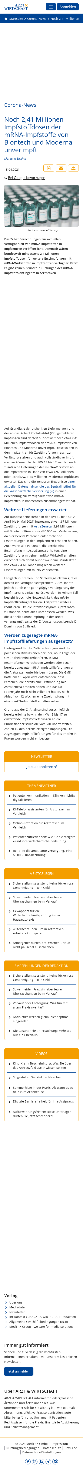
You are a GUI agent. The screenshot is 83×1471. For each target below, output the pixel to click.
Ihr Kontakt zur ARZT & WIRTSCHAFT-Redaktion (42, 1317)
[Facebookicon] (27, 1461)
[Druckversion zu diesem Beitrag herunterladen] (48, 168)
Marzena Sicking (15, 158)
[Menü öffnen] (51, 6)
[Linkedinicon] (55, 1461)
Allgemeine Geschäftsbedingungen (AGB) (38, 1322)
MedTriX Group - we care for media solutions (41, 1327)
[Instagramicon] (34, 1461)
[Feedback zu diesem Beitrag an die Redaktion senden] (73, 168)
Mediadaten (18, 1307)
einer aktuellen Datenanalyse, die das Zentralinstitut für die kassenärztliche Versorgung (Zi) (40, 486)
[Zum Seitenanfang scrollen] (75, 1463)
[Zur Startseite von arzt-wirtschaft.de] (16, 7)
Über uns (16, 1302)
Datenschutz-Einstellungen (41, 1452)
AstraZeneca (43, 526)
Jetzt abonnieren (40, 766)
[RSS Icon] (41, 1461)
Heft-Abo (70, 1448)
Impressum (60, 1444)
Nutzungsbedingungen (22, 1448)
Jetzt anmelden (19, 1371)
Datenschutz (52, 1448)
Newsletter (17, 1312)
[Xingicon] (48, 1461)
